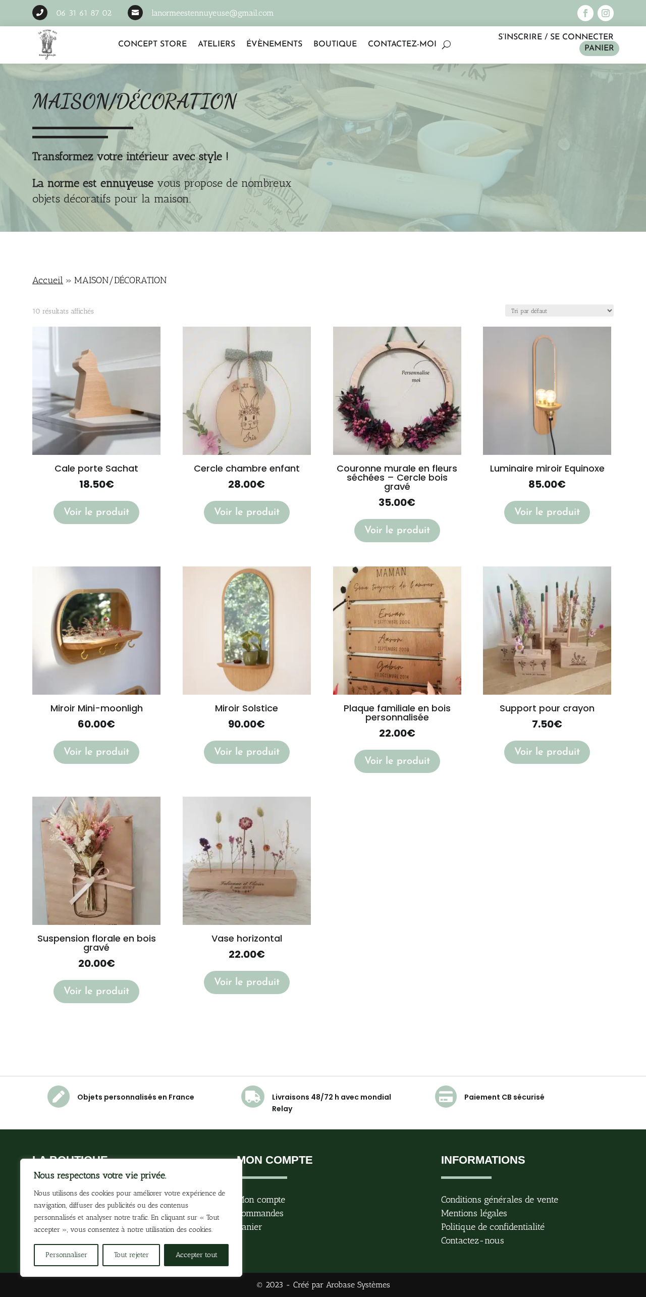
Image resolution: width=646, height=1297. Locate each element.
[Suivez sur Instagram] (606, 13)
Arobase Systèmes (358, 1284)
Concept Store (152, 44)
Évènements (274, 44)
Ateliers (216, 44)
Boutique (335, 44)
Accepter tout (197, 1255)
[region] (131, 1218)
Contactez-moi (402, 44)
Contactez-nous (472, 1240)
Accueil (47, 280)
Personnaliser (66, 1255)
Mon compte (261, 1199)
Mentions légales (474, 1213)
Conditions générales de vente (499, 1199)
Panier (599, 48)
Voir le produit (96, 512)
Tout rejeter (131, 1255)
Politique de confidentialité (493, 1226)
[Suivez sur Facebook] (585, 13)
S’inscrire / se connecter (556, 37)
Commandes (260, 1213)
